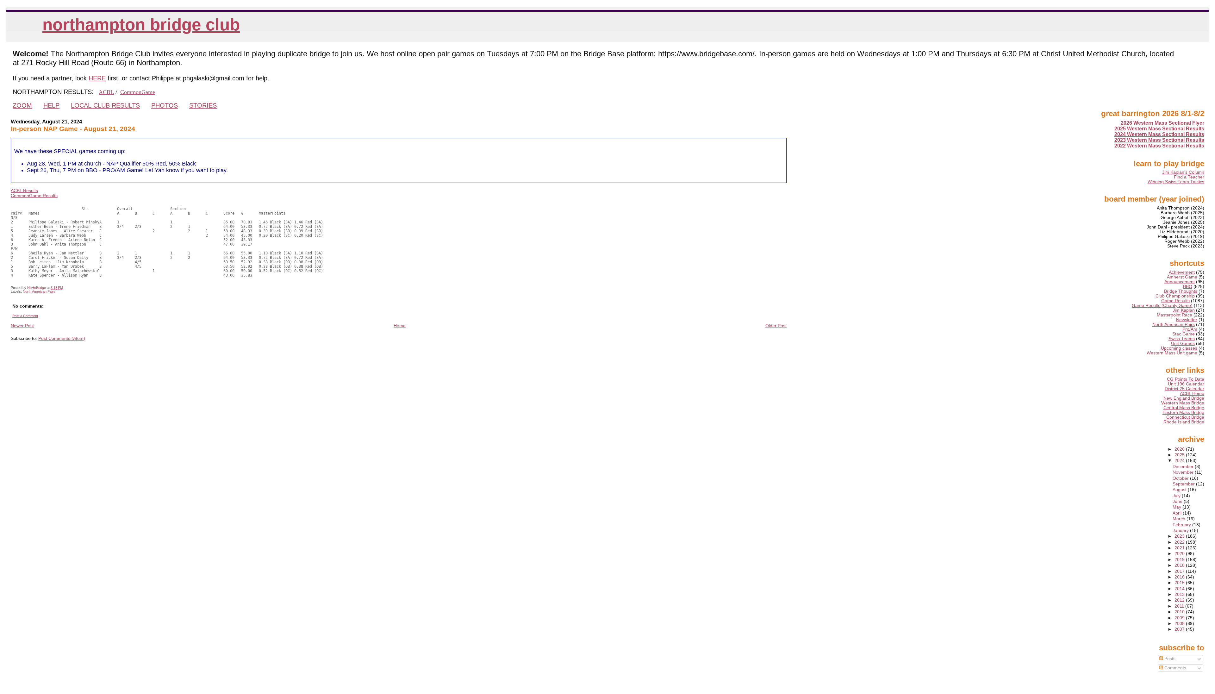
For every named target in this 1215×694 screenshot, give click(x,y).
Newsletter (1186, 319)
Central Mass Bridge (1183, 407)
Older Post (776, 325)
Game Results (1175, 300)
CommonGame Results (34, 195)
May (1177, 507)
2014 (1180, 588)
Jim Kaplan (1184, 310)
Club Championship (1175, 296)
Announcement (1179, 281)
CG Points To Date (1185, 379)
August (1180, 489)
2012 (1180, 600)
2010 (1180, 612)
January (1181, 530)
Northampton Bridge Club (141, 24)
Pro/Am (1189, 329)
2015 (1180, 582)
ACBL (106, 92)
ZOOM (22, 105)
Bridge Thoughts (1180, 291)
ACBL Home (1192, 393)
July (1177, 495)
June (1178, 501)
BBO (1187, 286)
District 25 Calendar (1184, 388)
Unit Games (1183, 343)
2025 (1180, 455)
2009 (1180, 618)
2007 (1180, 629)
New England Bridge (1183, 398)
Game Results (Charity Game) (1162, 305)
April (1178, 513)
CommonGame (137, 92)
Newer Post (22, 325)
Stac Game (1183, 334)
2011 (1179, 606)
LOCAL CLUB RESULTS (105, 105)
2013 (1180, 594)
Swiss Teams (1181, 338)
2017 (1180, 571)
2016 (1180, 577)
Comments (1174, 668)
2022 (1180, 542)
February (1182, 524)
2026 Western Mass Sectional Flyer (1162, 123)
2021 (1180, 548)
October (1181, 478)
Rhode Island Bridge (1183, 422)
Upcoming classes (1179, 348)
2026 (1180, 449)
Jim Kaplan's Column (1183, 172)
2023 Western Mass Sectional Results (1159, 140)
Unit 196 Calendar (1186, 384)
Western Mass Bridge (1182, 403)
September (1184, 484)
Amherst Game (1182, 277)
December (1184, 466)
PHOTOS (164, 105)
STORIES (203, 105)
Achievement (1182, 272)
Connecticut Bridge (1185, 417)
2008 (1180, 623)
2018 (1180, 565)
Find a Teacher (1189, 177)
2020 (1180, 553)
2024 (1180, 460)
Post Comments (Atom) (61, 338)
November (1184, 472)
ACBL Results (24, 190)
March (1180, 518)
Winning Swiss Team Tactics (1176, 181)
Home (400, 325)
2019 (1180, 559)
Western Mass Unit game (1172, 353)
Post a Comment (25, 316)
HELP (51, 105)
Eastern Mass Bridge (1183, 412)
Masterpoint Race (1174, 315)
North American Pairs (39, 291)
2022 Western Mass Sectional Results (1159, 145)
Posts (1169, 658)
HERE (97, 78)
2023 (1180, 536)
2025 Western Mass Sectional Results (1159, 128)
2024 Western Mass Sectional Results (1159, 134)
